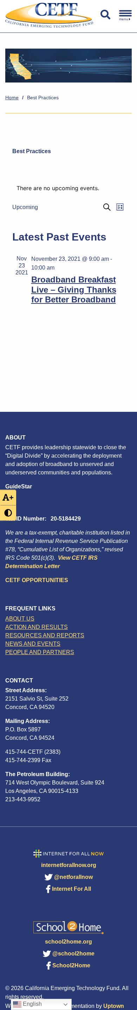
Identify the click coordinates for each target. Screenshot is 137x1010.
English (31, 1004)
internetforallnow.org (68, 865)
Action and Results (36, 627)
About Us (19, 619)
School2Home (71, 965)
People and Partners (39, 652)
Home (12, 97)
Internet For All (71, 889)
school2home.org (68, 942)
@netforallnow (73, 877)
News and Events (32, 644)
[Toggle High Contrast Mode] (8, 512)
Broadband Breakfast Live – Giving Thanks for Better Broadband (73, 290)
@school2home (73, 954)
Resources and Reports (44, 635)
